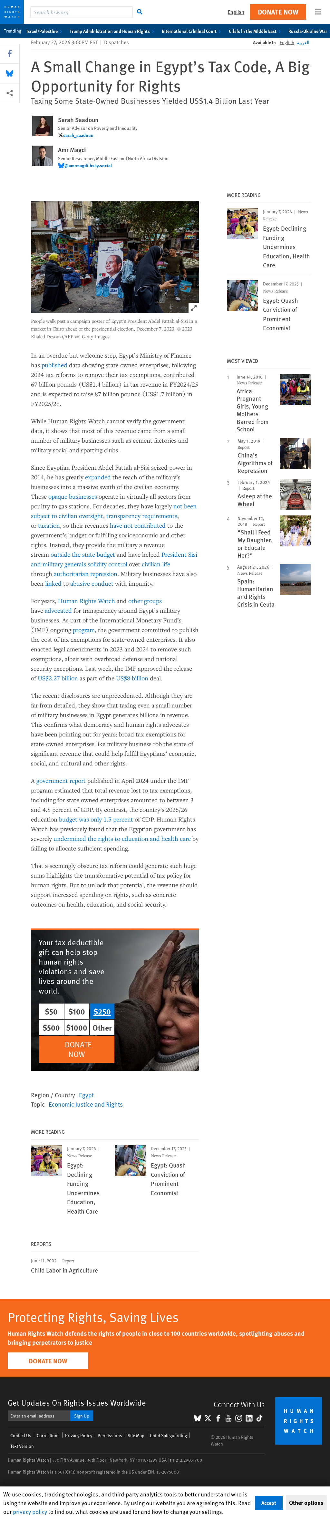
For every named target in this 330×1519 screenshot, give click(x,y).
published (54, 365)
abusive (80, 583)
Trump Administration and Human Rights (110, 31)
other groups (145, 601)
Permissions (110, 1435)
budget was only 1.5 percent (96, 819)
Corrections (48, 1435)
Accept (268, 1502)
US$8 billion (132, 678)
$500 (51, 1027)
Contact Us (20, 1435)
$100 (76, 1011)
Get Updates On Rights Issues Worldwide (77, 1402)
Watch (106, 601)
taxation (49, 525)
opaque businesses (72, 496)
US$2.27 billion (58, 678)
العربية (303, 42)
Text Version (22, 1446)
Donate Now (278, 12)
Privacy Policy (78, 1435)
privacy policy (30, 1511)
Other (102, 1027)
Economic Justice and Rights (86, 1104)
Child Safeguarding (168, 1435)
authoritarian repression (85, 574)
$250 (102, 1011)
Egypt (86, 1095)
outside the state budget (83, 554)
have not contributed (138, 525)
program (84, 630)
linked (53, 583)
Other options (306, 1502)
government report (61, 780)
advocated (58, 610)
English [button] (236, 11)
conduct (102, 583)
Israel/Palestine (42, 31)
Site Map (136, 1435)
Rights (88, 601)
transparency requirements (141, 516)
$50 (51, 1011)
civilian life (156, 564)
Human (68, 601)
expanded (98, 477)
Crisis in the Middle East (253, 31)
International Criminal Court (189, 31)
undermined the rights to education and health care (122, 838)
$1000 (76, 1027)
